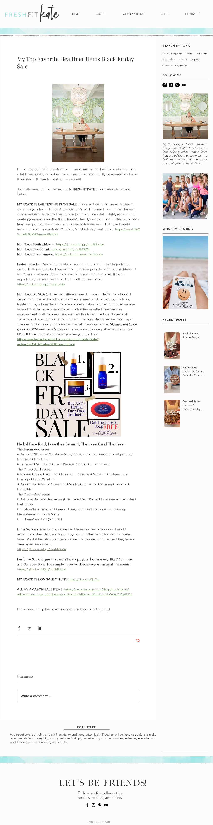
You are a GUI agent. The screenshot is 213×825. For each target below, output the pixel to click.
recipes (194, 59)
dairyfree (201, 53)
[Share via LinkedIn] (39, 628)
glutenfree (169, 59)
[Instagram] (171, 85)
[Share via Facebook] (19, 628)
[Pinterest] (177, 85)
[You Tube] (183, 85)
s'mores (167, 65)
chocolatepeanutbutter (177, 53)
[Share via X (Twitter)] (29, 628)
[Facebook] (164, 85)
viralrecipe (181, 65)
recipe (183, 59)
